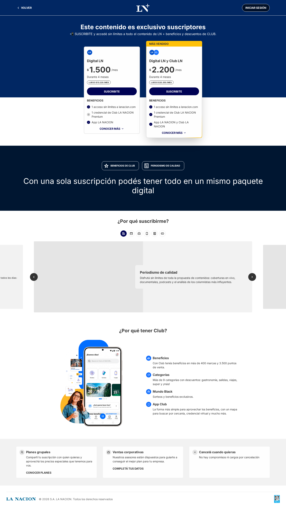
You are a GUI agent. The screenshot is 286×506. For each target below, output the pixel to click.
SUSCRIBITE (112, 91)
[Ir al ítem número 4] (147, 233)
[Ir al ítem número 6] (162, 233)
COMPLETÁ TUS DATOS (128, 468)
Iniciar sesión (255, 7)
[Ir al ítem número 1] (123, 233)
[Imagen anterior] (34, 277)
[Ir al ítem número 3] (139, 233)
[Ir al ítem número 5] (155, 233)
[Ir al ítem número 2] (131, 233)
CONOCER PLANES (38, 472)
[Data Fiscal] (277, 499)
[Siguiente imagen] (252, 277)
